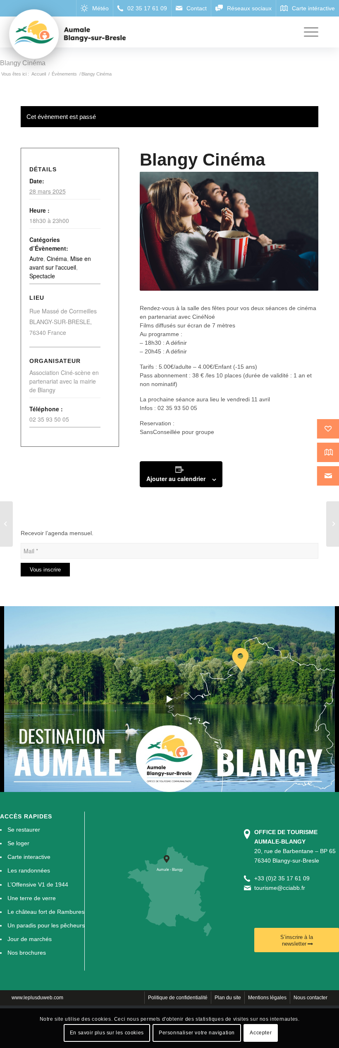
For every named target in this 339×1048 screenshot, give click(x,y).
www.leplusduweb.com (37, 998)
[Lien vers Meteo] (94, 8)
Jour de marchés (29, 939)
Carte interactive (28, 857)
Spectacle (42, 276)
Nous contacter (310, 998)
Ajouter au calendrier (175, 478)
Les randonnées (28, 870)
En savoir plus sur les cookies (107, 1033)
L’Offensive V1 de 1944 (37, 884)
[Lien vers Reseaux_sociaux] (243, 8)
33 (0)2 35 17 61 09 (284, 878)
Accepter (261, 1033)
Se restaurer (23, 829)
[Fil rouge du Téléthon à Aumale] (6, 524)
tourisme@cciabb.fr (279, 887)
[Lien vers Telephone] (142, 8)
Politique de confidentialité (178, 998)
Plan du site (228, 998)
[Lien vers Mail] (191, 8)
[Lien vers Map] (307, 8)
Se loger (18, 843)
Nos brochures (26, 952)
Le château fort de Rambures (45, 911)
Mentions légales (267, 998)
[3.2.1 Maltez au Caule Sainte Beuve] (332, 524)
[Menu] (307, 32)
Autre (36, 258)
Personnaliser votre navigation (197, 1033)
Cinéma (57, 258)
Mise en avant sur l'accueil (60, 262)
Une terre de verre (31, 898)
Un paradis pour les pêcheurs (46, 925)
